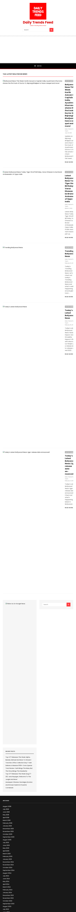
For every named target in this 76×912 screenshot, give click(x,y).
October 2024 (7, 867)
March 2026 (6, 820)
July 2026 (6, 809)
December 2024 (8, 862)
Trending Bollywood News (70, 254)
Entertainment (70, 81)
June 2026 (6, 812)
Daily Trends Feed (38, 22)
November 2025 (8, 831)
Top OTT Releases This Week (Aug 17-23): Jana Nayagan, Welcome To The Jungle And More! (19, 776)
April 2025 (6, 851)
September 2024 (8, 870)
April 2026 (6, 817)
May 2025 (6, 848)
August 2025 (7, 840)
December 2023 (8, 895)
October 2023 (7, 901)
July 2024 (6, 876)
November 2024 (8, 865)
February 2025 (7, 856)
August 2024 (7, 873)
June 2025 (6, 845)
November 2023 (8, 898)
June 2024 (6, 879)
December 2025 (8, 829)
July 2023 (6, 909)
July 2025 (6, 842)
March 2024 (7, 887)
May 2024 (6, 881)
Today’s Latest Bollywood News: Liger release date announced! (70, 464)
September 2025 (8, 837)
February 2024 (7, 890)
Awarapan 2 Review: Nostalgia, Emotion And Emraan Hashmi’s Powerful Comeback (19, 785)
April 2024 (6, 884)
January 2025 (7, 859)
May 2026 (6, 815)
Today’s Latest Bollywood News (70, 314)
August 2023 (7, 906)
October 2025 (7, 834)
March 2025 (7, 854)
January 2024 (7, 892)
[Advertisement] (38, 49)
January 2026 (7, 826)
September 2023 (8, 904)
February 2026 (7, 823)
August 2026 (7, 806)
